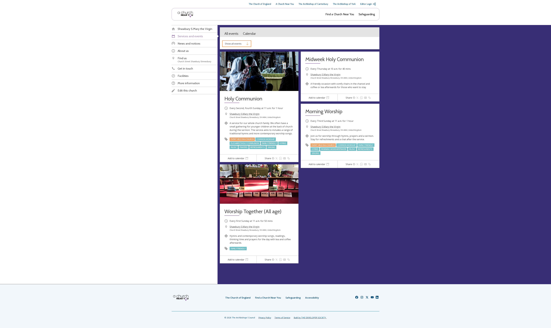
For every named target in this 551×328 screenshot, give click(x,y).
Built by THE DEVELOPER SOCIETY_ (310, 317)
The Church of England (260, 4)
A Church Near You (285, 4)
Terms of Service (282, 317)
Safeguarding (367, 14)
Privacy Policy (264, 317)
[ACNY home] (185, 14)
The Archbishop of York (344, 4)
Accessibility (312, 297)
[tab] (238, 158)
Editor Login (366, 4)
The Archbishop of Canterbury (313, 4)
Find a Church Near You (339, 14)
